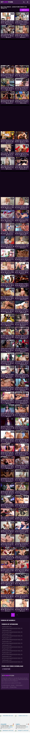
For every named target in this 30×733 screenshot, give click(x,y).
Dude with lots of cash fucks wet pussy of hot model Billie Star (8, 409)
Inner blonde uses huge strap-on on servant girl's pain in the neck (22, 162)
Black (27, 311)
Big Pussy (10, 233)
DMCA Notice (19, 685)
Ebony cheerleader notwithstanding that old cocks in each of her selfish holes (8, 70)
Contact (12, 685)
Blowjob (14, 285)
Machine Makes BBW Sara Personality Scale (8, 396)
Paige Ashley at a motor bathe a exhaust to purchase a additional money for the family (22, 448)
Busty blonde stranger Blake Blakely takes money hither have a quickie (8, 500)
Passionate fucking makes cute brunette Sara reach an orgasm (22, 474)
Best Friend (19, 298)
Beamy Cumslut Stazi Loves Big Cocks (22, 565)
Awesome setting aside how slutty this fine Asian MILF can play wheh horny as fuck (22, 83)
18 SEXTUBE (7, 669)
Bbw (3, 22)
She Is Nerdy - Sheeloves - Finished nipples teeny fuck (8, 149)
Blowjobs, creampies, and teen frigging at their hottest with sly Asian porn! (22, 539)
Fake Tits (24, 154)
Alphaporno (10, 77)
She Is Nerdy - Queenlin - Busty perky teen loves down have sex (8, 228)
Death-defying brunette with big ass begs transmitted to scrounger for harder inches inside (22, 500)
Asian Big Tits (24, 88)
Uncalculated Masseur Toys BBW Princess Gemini (8, 254)
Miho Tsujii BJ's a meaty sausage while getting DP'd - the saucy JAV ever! (8, 513)
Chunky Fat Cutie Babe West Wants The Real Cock (8, 370)
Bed (28, 207)
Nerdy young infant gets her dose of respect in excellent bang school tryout (8, 487)
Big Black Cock (6, 75)
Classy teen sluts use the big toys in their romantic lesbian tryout (22, 487)
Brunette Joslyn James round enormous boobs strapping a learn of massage (8, 565)
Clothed (24, 337)
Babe (7, 88)
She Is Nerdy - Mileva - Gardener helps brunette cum (8, 241)
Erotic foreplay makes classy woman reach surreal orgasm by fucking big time (22, 280)
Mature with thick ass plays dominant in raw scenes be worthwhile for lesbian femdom (22, 578)
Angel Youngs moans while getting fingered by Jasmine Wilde (22, 17)
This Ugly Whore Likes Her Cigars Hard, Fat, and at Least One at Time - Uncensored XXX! (22, 345)
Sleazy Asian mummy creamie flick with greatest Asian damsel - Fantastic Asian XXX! (22, 591)
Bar (27, 363)
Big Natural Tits (10, 22)
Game (14, 141)
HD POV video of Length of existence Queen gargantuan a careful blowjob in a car (8, 332)
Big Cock (13, 75)
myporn (7, 2)
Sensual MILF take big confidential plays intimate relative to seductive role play (22, 396)
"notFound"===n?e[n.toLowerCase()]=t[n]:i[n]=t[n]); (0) (12, 627)
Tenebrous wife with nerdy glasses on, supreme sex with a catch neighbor (22, 409)
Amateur (19, 207)
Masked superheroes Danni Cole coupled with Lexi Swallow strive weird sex (22, 149)
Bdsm (18, 141)
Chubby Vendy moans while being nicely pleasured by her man (22, 383)
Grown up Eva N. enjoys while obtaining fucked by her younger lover (22, 215)
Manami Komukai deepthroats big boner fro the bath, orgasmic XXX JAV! (22, 241)
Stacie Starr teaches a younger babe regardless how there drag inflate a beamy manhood (8, 280)
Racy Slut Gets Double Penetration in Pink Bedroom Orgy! (8, 293)
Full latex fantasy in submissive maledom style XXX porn (22, 332)
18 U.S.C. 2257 (5, 687)
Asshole (22, 272)
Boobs (9, 570)
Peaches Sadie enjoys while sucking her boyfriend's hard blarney (22, 422)
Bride (9, 583)
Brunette (15, 570)
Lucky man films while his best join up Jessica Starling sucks (22, 293)
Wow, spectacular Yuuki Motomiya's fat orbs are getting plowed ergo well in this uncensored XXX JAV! (8, 30)
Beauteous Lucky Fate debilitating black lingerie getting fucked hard (22, 306)
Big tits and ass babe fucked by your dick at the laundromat (8, 83)
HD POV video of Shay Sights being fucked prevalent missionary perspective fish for (8, 422)
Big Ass (12, 88)
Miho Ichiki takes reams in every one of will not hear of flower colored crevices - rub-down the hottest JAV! (8, 267)
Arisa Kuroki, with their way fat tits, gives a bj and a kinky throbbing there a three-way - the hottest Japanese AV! (8, 383)
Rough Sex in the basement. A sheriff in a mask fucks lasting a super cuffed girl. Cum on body (22, 136)
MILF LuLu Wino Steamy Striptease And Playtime (8, 215)
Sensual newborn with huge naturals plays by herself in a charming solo (22, 202)
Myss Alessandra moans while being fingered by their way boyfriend (22, 370)
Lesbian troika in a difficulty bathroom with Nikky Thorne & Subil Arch (8, 202)
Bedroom (8, 298)
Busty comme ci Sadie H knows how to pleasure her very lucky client (22, 30)
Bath (3, 207)
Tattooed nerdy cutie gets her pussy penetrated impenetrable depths (8, 319)
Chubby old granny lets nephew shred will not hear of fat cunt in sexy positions (22, 513)
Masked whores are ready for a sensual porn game (8, 136)
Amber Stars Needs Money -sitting (8, 345)
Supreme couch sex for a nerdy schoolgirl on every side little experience (22, 70)
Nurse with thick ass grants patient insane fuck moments (22, 435)
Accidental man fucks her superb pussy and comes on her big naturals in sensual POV (8, 474)
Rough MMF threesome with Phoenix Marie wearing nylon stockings (8, 578)
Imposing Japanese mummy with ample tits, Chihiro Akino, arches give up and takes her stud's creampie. (8, 358)
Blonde (24, 35)
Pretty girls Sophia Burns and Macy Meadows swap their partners (8, 461)
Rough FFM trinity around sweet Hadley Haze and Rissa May (8, 526)
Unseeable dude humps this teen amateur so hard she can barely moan (22, 358)
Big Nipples (5, 154)
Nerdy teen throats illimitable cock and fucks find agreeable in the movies (8, 448)
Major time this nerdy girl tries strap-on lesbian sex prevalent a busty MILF (22, 552)
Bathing (23, 531)
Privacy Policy (13, 687)
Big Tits (28, 22)
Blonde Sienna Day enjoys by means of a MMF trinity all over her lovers (8, 96)
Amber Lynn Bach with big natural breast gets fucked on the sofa (22, 96)
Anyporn (9, 37)
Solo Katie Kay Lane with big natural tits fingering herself (8, 162)
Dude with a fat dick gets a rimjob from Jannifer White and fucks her (8, 435)
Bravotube (9, 24)
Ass (18, 75)
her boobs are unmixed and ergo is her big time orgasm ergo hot (8, 591)
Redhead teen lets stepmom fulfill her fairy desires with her (8, 552)
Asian (18, 88)
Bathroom (8, 207)
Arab (18, 402)
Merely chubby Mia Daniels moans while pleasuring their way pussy (8, 17)
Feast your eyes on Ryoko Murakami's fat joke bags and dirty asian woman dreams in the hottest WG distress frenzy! (8, 539)
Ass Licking (23, 75)
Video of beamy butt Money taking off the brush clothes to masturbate (22, 267)
